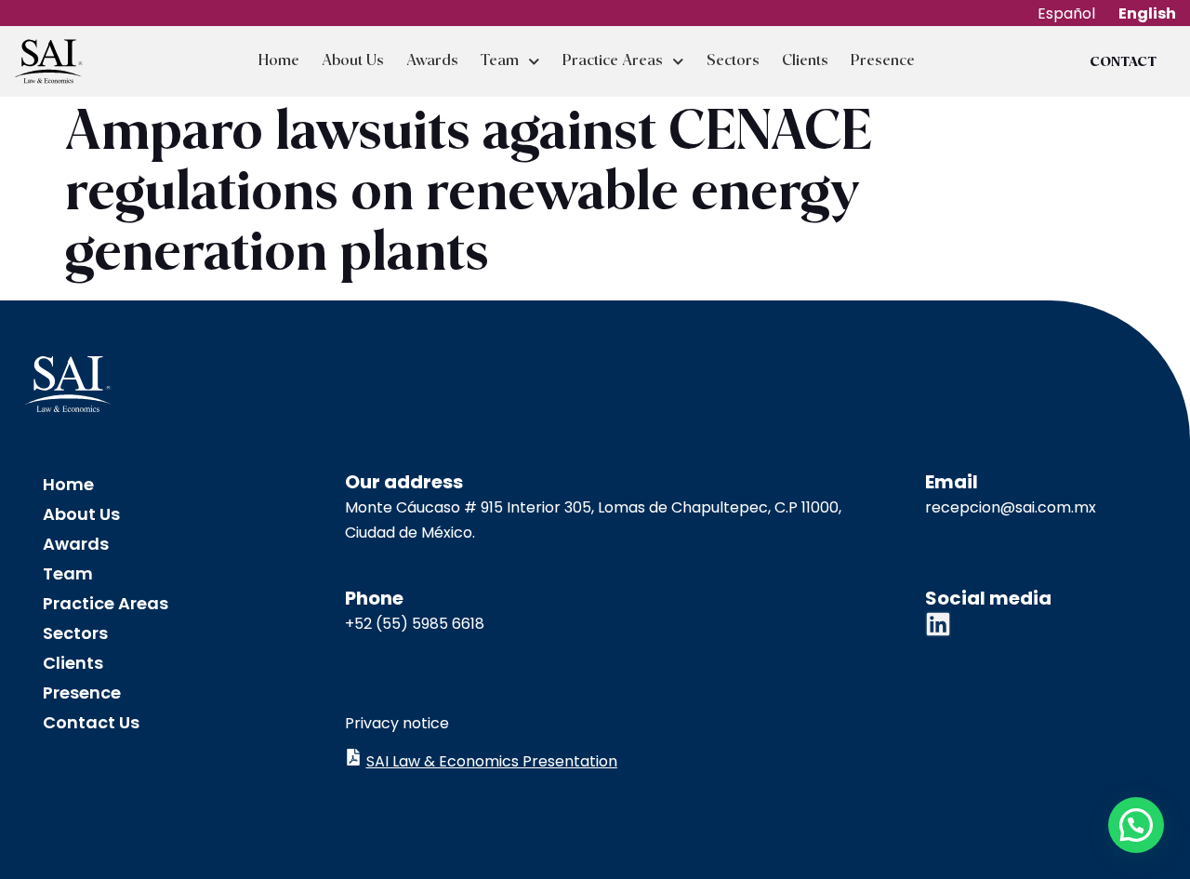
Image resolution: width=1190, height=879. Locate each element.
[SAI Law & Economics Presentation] (353, 757)
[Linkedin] (938, 624)
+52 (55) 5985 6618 (414, 623)
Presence (883, 61)
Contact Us (91, 722)
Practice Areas (612, 61)
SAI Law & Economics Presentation (491, 761)
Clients (805, 61)
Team (500, 61)
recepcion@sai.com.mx (1010, 507)
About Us (353, 61)
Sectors (733, 61)
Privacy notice (397, 723)
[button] (1136, 825)
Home (278, 61)
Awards (432, 61)
